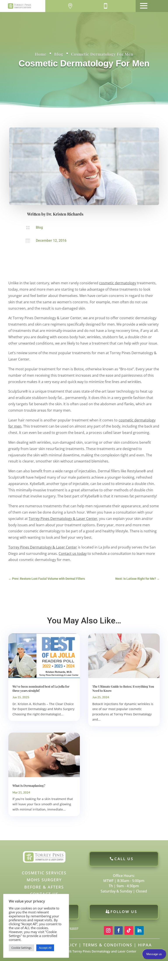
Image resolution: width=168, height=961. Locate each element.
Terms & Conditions (107, 944)
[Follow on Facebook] (118, 930)
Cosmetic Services (44, 872)
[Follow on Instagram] (108, 930)
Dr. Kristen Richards (64, 214)
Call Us (123, 858)
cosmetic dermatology (117, 283)
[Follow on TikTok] (128, 930)
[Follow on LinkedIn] (139, 930)
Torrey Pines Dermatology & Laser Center (63, 518)
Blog (58, 54)
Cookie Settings (21, 948)
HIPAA (145, 944)
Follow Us (123, 911)
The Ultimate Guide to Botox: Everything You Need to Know (123, 688)
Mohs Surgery (44, 879)
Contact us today (73, 553)
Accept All (45, 948)
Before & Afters (44, 887)
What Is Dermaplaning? (28, 785)
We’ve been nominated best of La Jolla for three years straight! (40, 688)
